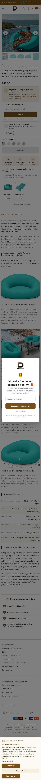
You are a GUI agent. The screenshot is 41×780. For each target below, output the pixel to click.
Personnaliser (20, 771)
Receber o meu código (20, 406)
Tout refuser (11, 766)
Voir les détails (6, 761)
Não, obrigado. (20, 411)
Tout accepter (10, 776)
